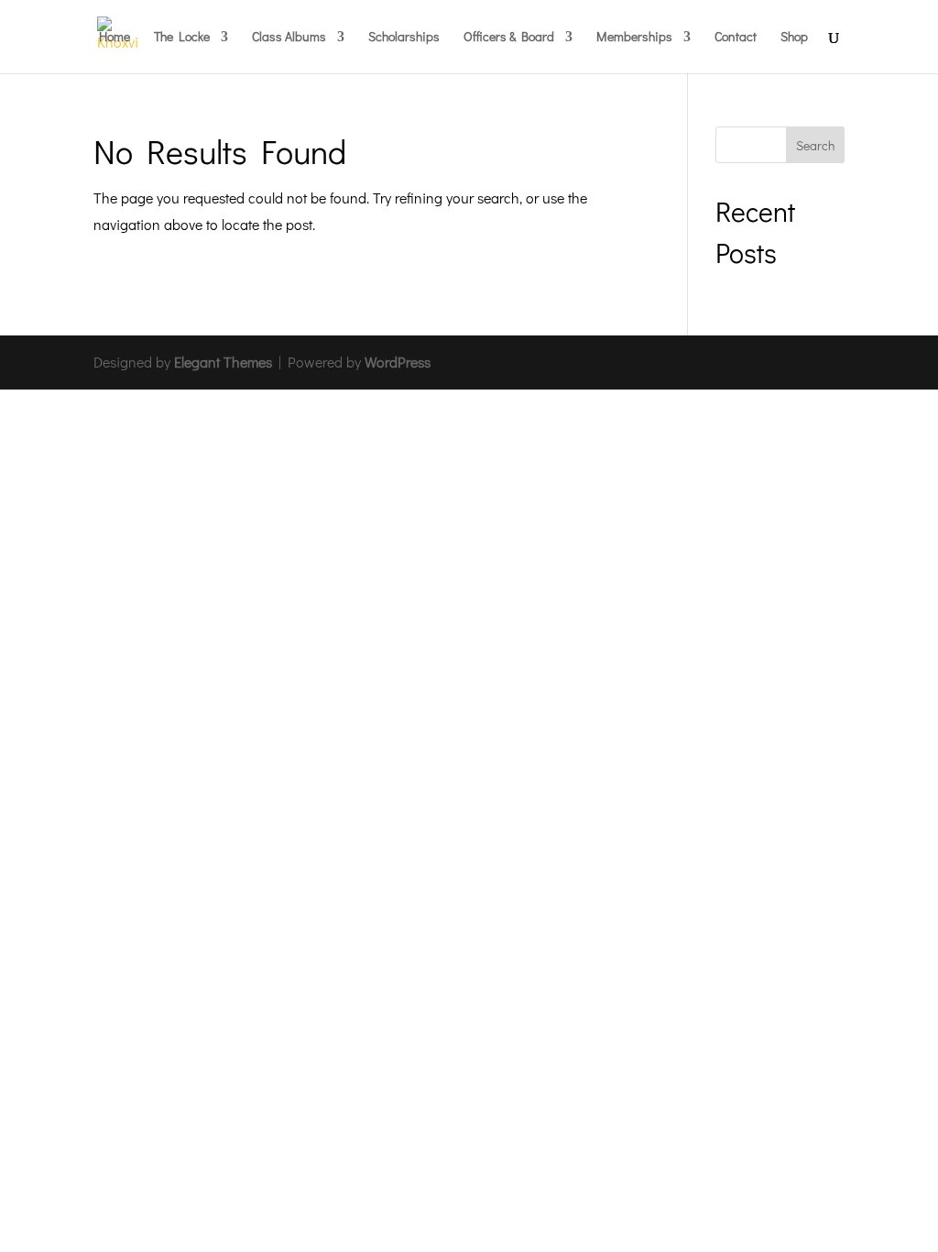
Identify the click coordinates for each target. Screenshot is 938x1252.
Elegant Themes (223, 361)
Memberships (634, 37)
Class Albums (289, 37)
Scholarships (404, 37)
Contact (735, 37)
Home (114, 37)
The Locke (182, 37)
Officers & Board (509, 37)
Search (815, 145)
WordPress (398, 361)
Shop (794, 37)
